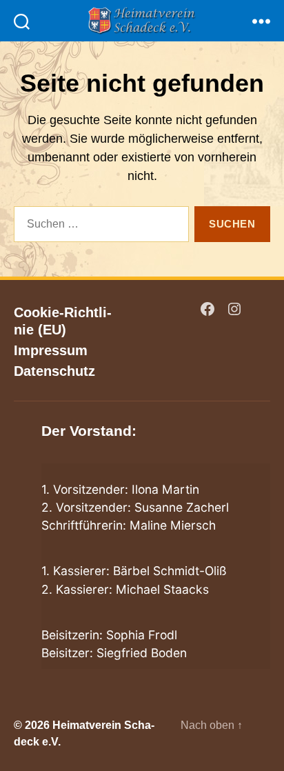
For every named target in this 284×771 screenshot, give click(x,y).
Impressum (51, 350)
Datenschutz (54, 371)
